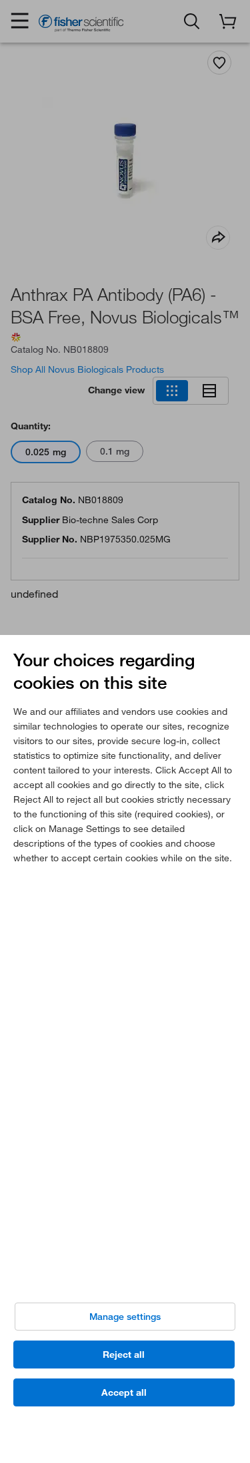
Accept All (124, 1392)
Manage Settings (125, 1317)
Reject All (124, 1354)
